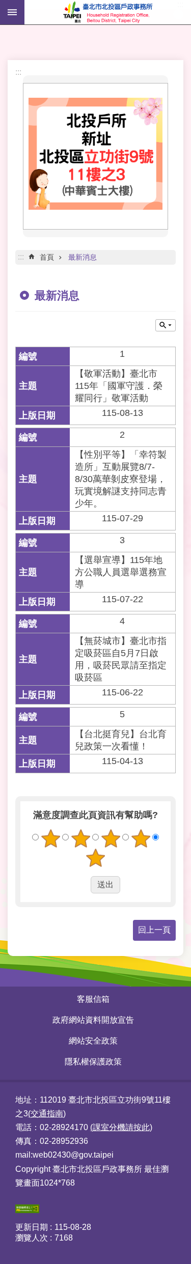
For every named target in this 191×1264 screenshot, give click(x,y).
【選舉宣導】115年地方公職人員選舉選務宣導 (121, 572)
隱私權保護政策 (93, 1061)
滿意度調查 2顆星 (80, 838)
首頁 (47, 257)
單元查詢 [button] (165, 325)
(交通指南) (47, 1113)
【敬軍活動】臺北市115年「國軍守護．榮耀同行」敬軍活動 (118, 386)
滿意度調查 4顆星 (140, 838)
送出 (81, 884)
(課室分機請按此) (121, 1127)
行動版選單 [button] (12, 12)
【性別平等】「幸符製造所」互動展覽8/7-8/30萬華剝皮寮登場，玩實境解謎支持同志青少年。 (121, 479)
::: (18, 72)
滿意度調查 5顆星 (95, 857)
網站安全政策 (93, 1040)
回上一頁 (154, 929)
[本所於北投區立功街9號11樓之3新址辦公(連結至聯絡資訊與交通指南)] (95, 207)
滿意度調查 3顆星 (110, 838)
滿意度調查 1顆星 (50, 838)
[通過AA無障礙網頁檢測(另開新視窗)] (27, 1210)
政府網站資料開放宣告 (93, 1020)
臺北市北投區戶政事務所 (107, 12)
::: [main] (21, 256)
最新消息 (82, 257)
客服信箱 (93, 999)
